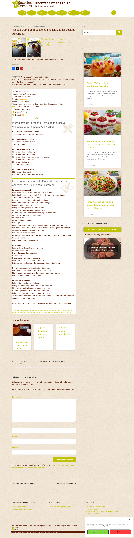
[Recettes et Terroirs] (15, 530)
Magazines (73, 13)
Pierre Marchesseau (36, 26)
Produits (61, 13)
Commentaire (17, 397)
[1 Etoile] (12, 77)
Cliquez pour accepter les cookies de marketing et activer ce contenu (102, 249)
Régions (41, 13)
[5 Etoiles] (19, 77)
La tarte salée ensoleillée (64, 330)
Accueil (22, 13)
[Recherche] (119, 32)
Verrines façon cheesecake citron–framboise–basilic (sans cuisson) (102, 144)
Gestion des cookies (93, 514)
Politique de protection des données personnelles (102, 511)
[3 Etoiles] (16, 77)
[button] (130, 520)
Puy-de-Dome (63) (62, 361)
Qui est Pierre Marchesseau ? (96, 507)
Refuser (120, 532)
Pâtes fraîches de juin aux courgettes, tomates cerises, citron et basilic (101, 205)
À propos (85, 13)
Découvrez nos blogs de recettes (60, 507)
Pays (51, 13)
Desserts (52, 39)
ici (68, 84)
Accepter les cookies (98, 532)
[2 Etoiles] (14, 77)
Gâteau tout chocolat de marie (22, 345)
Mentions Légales (92, 509)
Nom (14, 425)
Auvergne (59, 42)
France (50, 42)
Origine (43, 42)
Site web (15, 447)
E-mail (15, 436)
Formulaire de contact (19, 507)
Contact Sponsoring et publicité (22, 509)
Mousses (61, 39)
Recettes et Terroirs (52, 3)
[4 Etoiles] (17, 77)
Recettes (31, 13)
